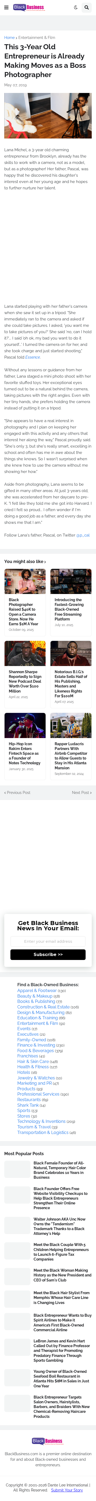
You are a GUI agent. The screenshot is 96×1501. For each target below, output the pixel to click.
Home (9, 37)
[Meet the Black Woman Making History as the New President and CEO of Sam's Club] (17, 1276)
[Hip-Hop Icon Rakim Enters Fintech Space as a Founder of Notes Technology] (25, 725)
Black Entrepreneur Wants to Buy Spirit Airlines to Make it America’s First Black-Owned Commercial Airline (63, 1322)
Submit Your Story (67, 1490)
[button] (6, 7)
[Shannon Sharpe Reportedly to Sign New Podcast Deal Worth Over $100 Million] (25, 653)
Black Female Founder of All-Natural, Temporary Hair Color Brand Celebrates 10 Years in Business (60, 1170)
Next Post (80, 792)
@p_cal (83, 535)
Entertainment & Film (36, 37)
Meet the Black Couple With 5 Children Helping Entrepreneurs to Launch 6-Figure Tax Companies (61, 1252)
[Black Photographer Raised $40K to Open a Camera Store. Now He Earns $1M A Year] (25, 581)
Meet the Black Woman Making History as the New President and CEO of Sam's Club (62, 1275)
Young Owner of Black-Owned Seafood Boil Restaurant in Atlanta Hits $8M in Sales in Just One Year (61, 1378)
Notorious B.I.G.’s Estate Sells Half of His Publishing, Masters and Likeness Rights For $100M (71, 684)
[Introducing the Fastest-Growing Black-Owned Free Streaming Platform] (70, 581)
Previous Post (18, 792)
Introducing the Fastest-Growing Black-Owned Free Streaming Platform (69, 609)
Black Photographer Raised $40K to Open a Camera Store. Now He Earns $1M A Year (23, 612)
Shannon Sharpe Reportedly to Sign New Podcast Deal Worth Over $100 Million (25, 681)
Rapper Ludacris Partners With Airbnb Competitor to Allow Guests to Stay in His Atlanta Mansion (71, 756)
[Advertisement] (48, 853)
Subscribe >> (48, 954)
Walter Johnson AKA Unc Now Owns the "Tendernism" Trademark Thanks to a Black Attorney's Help (60, 1226)
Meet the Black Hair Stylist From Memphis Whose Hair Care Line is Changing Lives (62, 1298)
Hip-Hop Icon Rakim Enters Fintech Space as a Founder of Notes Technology (25, 753)
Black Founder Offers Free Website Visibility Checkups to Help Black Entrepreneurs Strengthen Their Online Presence (60, 1198)
